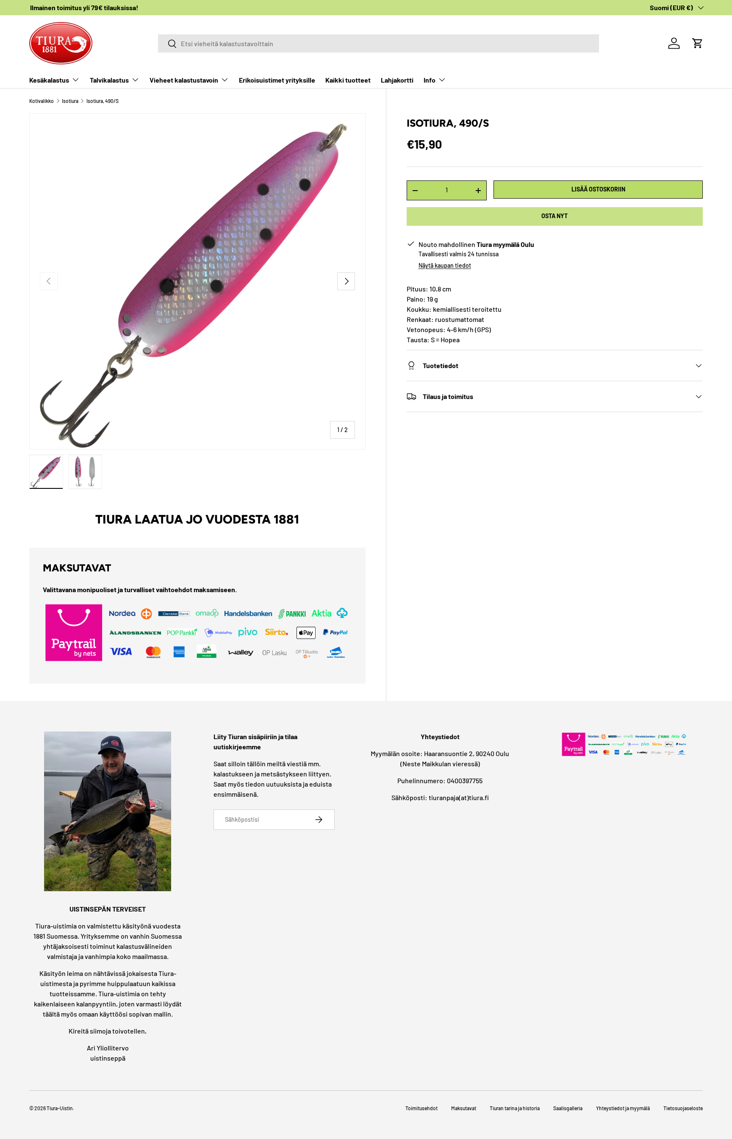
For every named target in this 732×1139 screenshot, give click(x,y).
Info (429, 80)
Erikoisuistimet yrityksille (277, 80)
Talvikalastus (109, 80)
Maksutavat (463, 1108)
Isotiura (70, 100)
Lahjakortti (397, 80)
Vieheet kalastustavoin (184, 80)
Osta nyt (554, 215)
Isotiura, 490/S (102, 100)
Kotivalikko (41, 100)
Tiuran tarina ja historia (515, 1108)
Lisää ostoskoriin (598, 189)
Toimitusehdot (421, 1108)
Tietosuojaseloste (683, 1108)
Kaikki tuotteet (348, 80)
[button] (697, 43)
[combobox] (378, 43)
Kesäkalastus (49, 80)
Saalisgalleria (567, 1108)
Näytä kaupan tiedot (445, 265)
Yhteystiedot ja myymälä (623, 1108)
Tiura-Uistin (60, 1108)
